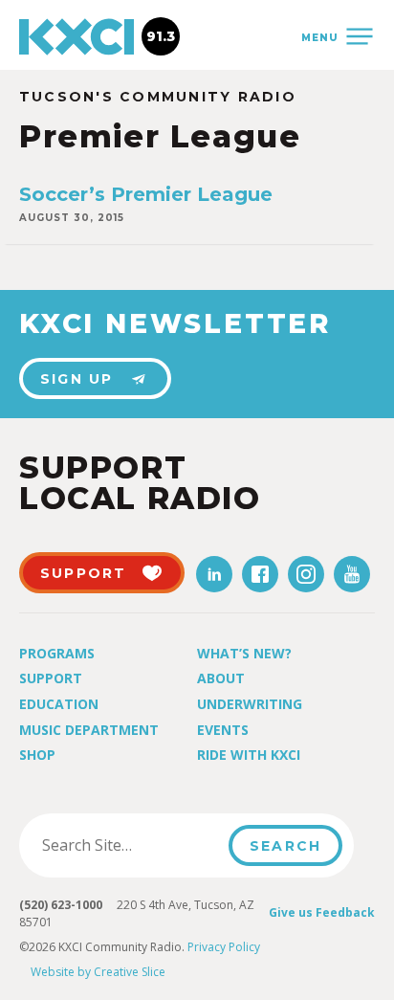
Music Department (89, 730)
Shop (37, 754)
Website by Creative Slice (98, 972)
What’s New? (244, 653)
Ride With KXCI (248, 754)
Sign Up (77, 379)
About (221, 678)
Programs (57, 653)
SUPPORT (83, 573)
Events (223, 730)
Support (50, 678)
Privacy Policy (223, 947)
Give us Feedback (322, 912)
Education (58, 704)
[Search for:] (130, 845)
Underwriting (249, 704)
